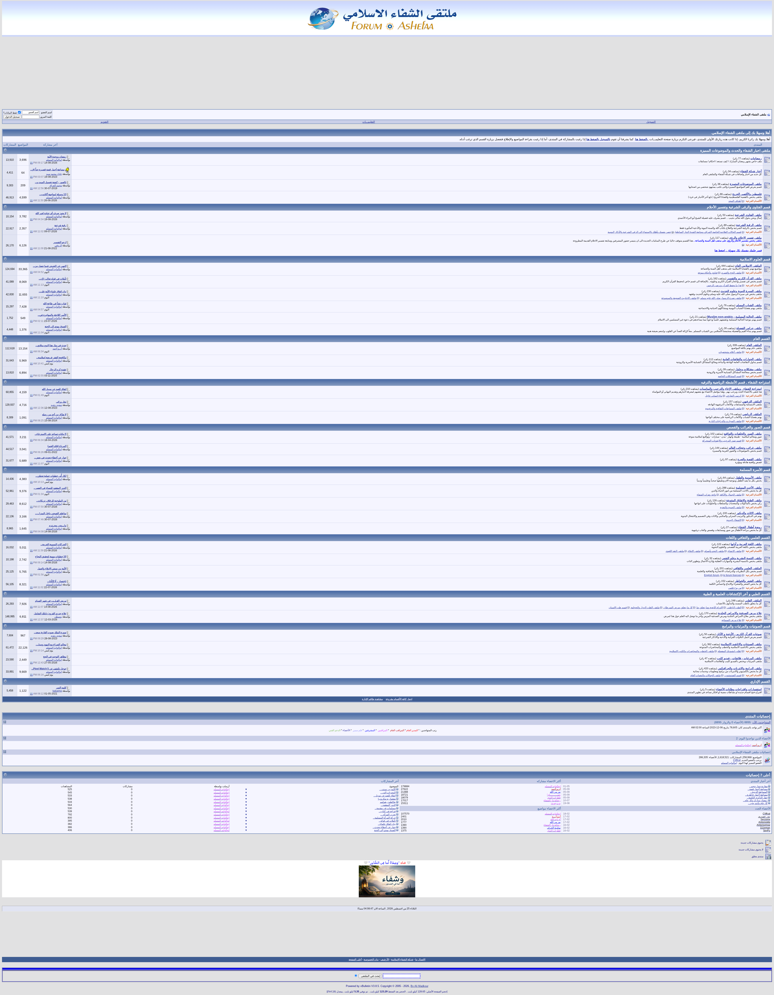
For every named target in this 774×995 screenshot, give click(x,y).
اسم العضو (46, 112)
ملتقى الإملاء (694, 551)
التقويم (104, 121)
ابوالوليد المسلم (54, 160)
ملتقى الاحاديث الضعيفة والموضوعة (678, 298)
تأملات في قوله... (387, 820)
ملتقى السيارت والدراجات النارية (725, 421)
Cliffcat (737, 760)
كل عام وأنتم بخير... (758, 803)
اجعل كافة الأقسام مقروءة (399, 699)
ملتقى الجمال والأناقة (730, 494)
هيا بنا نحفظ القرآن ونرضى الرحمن (723, 285)
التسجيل (651, 121)
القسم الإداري (760, 681)
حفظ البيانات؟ (10, 112)
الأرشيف (385, 959)
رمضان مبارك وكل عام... (755, 800)
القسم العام (761, 339)
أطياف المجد (734, 201)
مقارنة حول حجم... (758, 786)
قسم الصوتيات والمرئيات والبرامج (746, 626)
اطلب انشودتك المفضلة (729, 651)
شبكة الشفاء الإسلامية (402, 959)
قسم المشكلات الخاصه (729, 376)
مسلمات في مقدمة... (385, 808)
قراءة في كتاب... (387, 811)
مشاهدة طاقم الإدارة (372, 699)
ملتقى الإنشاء (734, 551)
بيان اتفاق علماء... (387, 824)
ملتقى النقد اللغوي (675, 551)
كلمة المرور (46, 116)
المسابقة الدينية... (759, 792)
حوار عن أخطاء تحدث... (384, 827)
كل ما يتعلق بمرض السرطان (678, 607)
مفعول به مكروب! (387, 798)
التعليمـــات (368, 121)
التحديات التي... (388, 792)
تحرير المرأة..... (388, 814)
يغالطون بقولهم (388, 802)
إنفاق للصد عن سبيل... (384, 795)
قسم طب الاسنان (618, 607)
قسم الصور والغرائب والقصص (748, 427)
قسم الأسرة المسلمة (755, 470)
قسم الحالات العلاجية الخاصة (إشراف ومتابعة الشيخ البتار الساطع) (708, 232)
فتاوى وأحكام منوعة (708, 272)
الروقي (58, 245)
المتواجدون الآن (761, 722)
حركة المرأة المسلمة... (384, 817)
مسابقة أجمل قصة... (758, 789)
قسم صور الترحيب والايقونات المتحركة (721, 440)
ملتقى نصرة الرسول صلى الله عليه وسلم (720, 298)
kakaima (57, 690)
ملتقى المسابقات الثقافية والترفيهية (723, 408)
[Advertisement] (387, 70)
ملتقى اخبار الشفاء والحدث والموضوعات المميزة (735, 150)
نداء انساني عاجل (713, 395)
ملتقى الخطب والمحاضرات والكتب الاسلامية (691, 651)
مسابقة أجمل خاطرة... (756, 794)
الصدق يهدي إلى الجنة (385, 830)
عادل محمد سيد (54, 174)
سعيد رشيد (56, 405)
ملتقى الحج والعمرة (731, 272)
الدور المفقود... (388, 805)
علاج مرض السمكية (731, 620)
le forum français (732, 575)
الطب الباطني (734, 607)
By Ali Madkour (419, 986)
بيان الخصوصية (371, 959)
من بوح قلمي (734, 588)
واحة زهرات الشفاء (706, 494)
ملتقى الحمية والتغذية (730, 507)
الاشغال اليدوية (733, 520)
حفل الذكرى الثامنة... (757, 797)
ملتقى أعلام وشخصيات (730, 352)
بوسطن (58, 616)
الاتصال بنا (420, 959)
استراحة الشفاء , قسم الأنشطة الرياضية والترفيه (735, 382)
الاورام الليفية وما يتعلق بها (710, 607)
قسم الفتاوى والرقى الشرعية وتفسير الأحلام (738, 207)
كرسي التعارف (733, 395)
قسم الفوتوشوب (733, 675)
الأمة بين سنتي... (387, 789)
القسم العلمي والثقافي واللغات (748, 538)
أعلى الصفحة (355, 959)
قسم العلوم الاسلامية (755, 259)
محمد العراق (55, 185)
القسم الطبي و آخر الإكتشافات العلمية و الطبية (736, 594)
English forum (711, 575)
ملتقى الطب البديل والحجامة (645, 607)
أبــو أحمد (57, 348)
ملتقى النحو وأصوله (714, 551)
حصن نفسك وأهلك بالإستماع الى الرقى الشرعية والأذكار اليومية (639, 232)
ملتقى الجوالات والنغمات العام (705, 675)
